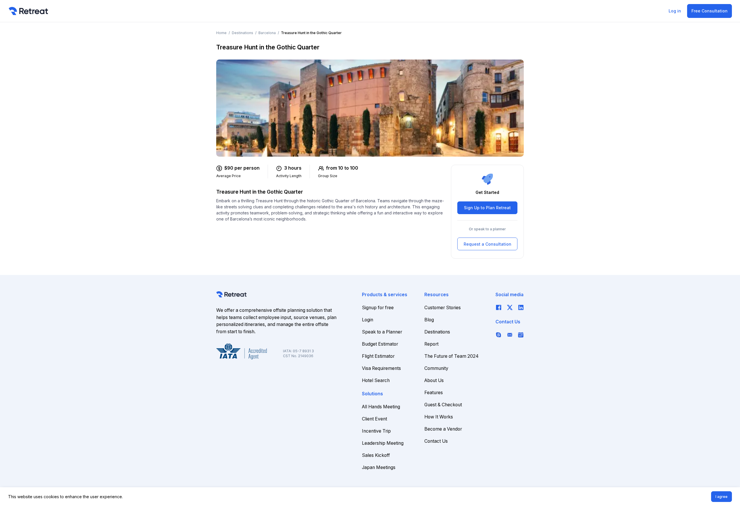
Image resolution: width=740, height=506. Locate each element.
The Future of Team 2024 (451, 356)
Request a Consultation (487, 244)
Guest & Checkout (443, 404)
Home (221, 33)
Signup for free (378, 307)
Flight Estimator (378, 356)
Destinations (242, 33)
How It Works (438, 417)
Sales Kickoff (376, 455)
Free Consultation (709, 10)
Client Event (374, 419)
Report (431, 344)
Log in (675, 10)
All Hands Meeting (381, 406)
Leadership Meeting (383, 443)
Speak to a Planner (382, 332)
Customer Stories (442, 307)
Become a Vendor (443, 429)
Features (433, 392)
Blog (429, 319)
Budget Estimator (380, 344)
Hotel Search (376, 380)
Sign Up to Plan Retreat (487, 207)
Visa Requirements (381, 368)
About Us (434, 380)
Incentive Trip (376, 431)
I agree (721, 496)
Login (367, 319)
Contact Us (436, 441)
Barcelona (267, 33)
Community (436, 368)
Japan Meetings (378, 467)
